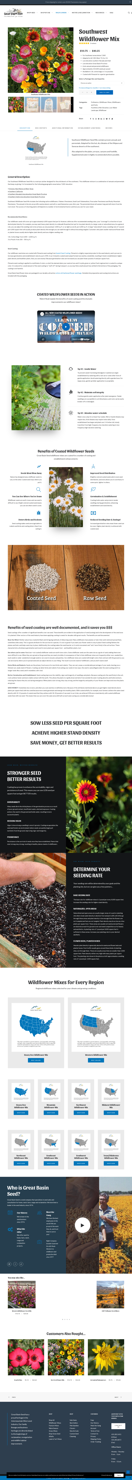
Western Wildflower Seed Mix (21, 1311)
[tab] (41, 129)
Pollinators (95, 102)
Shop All (51, 1420)
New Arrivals (74, 1431)
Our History (95, 1423)
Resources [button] (100, 12)
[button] (129, 12)
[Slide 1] (62, 1319)
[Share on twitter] (93, 119)
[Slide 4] (69, 1319)
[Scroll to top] (128, 1472)
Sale (111, 12)
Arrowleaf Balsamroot (106, 1380)
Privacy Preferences (106, 1475)
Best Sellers (74, 1423)
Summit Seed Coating (63, 253)
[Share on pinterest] (98, 119)
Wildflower (103, 110)
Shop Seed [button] (31, 12)
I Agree (119, 1475)
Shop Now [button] (21, 1113)
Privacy (93, 1436)
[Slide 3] (67, 1319)
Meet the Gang (96, 1425)
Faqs (92, 1420)
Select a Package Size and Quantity (91, 79)
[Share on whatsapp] (104, 119)
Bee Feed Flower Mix (66, 1380)
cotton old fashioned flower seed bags (68, 273)
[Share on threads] (96, 119)
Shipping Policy (96, 1439)
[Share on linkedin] (101, 119)
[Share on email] (112, 119)
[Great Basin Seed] (13, 12)
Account (93, 1428)
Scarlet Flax (26, 1380)
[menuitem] (32, 12)
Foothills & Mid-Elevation (100, 108)
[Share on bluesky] (106, 119)
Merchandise (74, 1425)
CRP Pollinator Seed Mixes (110, 1311)
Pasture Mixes (54, 1425)
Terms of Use (95, 1431)
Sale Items (73, 1420)
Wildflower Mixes (105, 102)
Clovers (72, 1428)
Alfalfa (51, 1436)
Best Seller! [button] (36, 1060)
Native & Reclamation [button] (81, 12)
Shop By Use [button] (45, 12)
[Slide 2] (65, 1319)
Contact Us (94, 1434)
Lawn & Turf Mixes (55, 1439)
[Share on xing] (109, 119)
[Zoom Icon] (71, 29)
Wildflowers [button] (61, 12)
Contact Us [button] (118, 1426)
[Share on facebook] (90, 119)
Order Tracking (96, 1442)
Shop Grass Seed (54, 1434)
